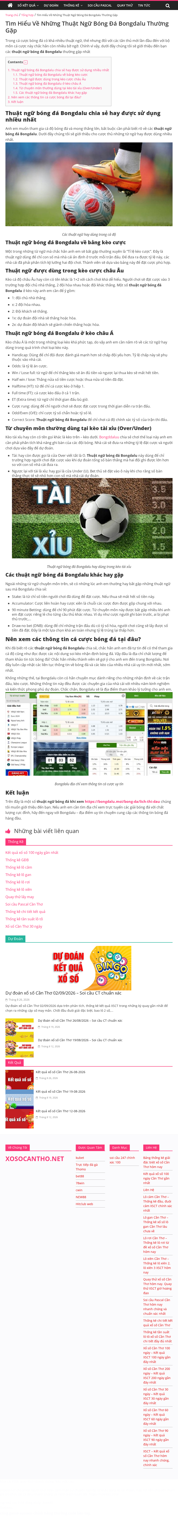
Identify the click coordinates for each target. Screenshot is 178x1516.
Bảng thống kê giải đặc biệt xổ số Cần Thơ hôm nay (156, 1162)
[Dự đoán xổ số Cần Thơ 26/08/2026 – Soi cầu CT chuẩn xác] (20, 1021)
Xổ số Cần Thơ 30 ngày (23, 926)
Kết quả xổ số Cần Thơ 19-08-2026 (60, 1091)
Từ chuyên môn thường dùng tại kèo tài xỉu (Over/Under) (57, 88)
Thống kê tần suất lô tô (24, 919)
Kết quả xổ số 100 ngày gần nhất (31, 852)
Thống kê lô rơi (17, 882)
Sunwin (6, 1507)
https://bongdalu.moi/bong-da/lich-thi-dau (122, 801)
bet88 (80, 1176)
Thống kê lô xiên (18, 889)
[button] (26, 62)
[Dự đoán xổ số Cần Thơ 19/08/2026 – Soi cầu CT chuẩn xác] (20, 1040)
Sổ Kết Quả (26, 5)
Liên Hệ (148, 1190)
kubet (80, 1158)
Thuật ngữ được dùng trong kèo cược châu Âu (49, 79)
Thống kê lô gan (18, 874)
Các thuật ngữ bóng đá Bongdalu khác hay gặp (50, 93)
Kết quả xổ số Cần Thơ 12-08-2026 (60, 1111)
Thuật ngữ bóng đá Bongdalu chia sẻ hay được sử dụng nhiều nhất (58, 70)
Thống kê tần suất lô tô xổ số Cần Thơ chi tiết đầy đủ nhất (157, 1336)
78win (80, 1183)
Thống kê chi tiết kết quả (25, 911)
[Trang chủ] (10, 5)
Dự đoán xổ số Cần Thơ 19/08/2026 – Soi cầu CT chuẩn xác (80, 1040)
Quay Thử (125, 5)
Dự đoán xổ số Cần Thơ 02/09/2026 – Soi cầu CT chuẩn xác (63, 993)
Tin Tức (144, 5)
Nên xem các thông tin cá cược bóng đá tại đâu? (44, 97)
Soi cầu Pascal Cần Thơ (24, 904)
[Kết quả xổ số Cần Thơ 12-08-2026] (20, 1111)
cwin (79, 1190)
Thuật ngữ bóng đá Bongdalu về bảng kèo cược (50, 75)
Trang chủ (11, 15)
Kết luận (15, 102)
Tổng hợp (27, 15)
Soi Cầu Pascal (100, 5)
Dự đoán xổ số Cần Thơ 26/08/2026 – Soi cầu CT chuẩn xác (80, 1020)
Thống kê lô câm (18, 867)
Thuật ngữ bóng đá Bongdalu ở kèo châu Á (47, 83)
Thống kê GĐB (17, 860)
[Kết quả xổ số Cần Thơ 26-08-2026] (20, 1072)
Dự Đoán (51, 5)
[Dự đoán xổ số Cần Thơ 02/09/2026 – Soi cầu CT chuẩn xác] (89, 948)
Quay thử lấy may (19, 896)
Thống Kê (71, 5)
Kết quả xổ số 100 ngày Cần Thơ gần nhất (156, 1178)
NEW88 (81, 1197)
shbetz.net (7, 1490)
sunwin (26, 1513)
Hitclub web (84, 1204)
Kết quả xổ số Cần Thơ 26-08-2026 (60, 1072)
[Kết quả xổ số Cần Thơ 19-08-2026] (20, 1092)
